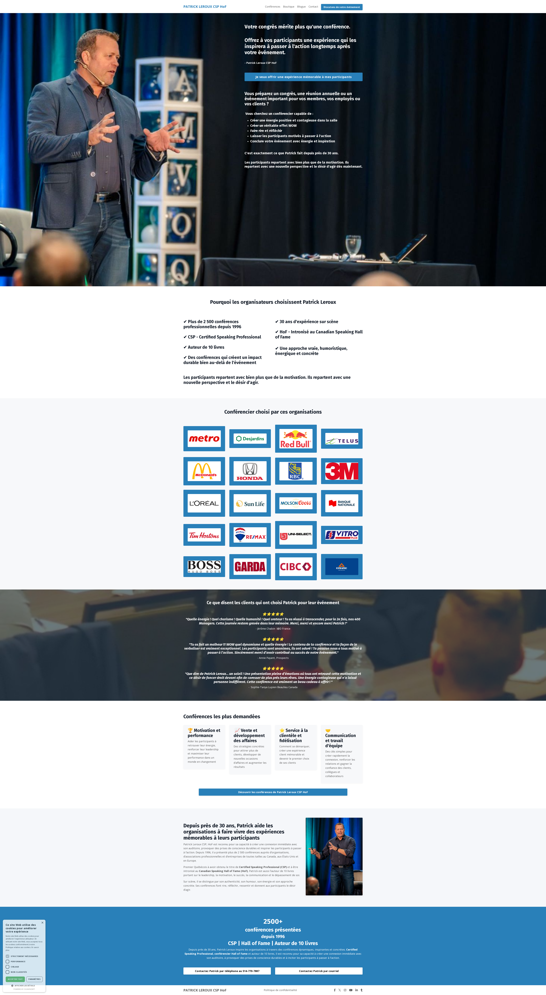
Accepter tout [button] (15, 979)
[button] (24, 985)
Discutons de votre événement (342, 7)
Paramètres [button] (34, 979)
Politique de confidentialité (280, 990)
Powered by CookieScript (24, 989)
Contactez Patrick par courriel (319, 971)
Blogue (301, 6)
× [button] (42, 923)
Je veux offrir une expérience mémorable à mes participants (304, 77)
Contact (313, 6)
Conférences (272, 6)
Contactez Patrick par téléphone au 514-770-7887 (227, 971)
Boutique (288, 6)
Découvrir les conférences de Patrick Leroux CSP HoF (273, 792)
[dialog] (24, 956)
